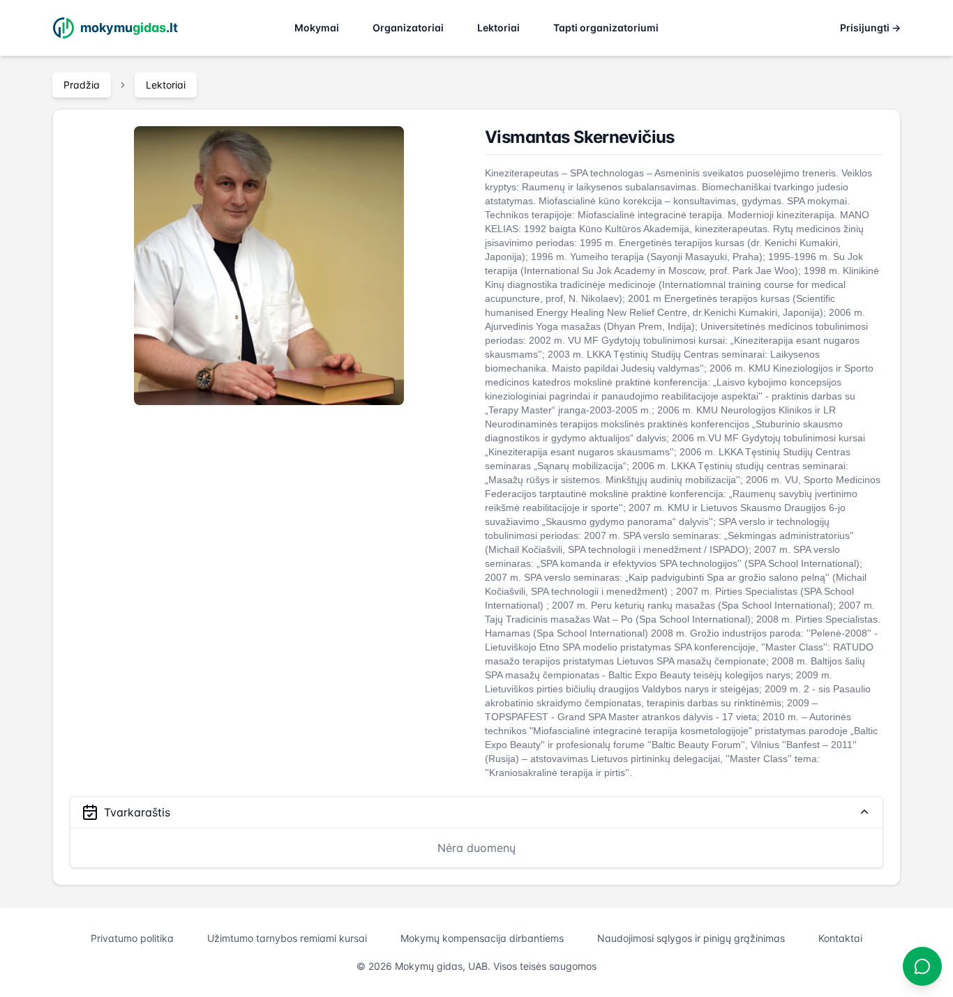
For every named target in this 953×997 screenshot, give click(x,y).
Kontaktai (840, 938)
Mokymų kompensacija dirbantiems (482, 938)
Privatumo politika (132, 938)
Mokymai (316, 27)
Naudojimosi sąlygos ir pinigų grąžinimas (691, 938)
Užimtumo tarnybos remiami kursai (287, 938)
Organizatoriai (408, 27)
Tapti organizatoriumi (606, 27)
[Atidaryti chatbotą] (922, 966)
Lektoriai (498, 27)
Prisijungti (870, 27)
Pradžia (81, 85)
